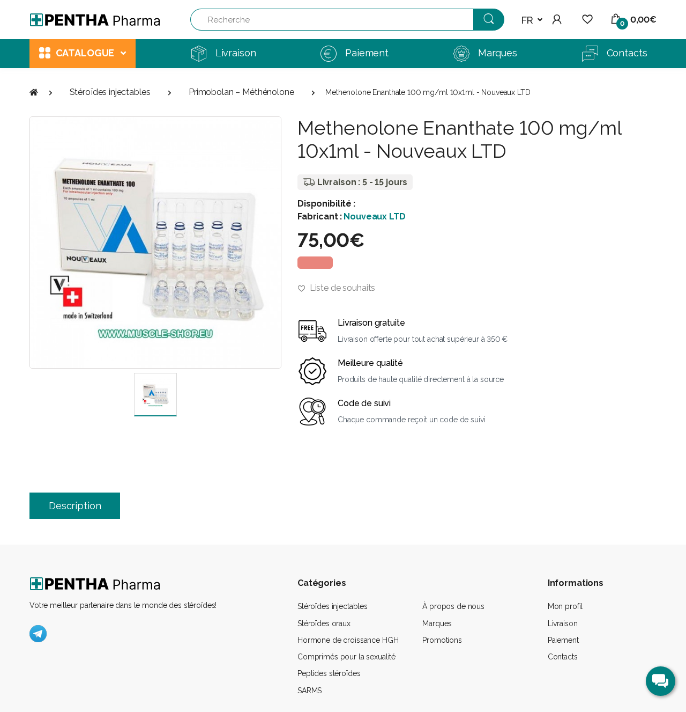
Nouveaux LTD (374, 216)
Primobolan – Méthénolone (241, 92)
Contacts (563, 656)
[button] (532, 20)
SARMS (309, 690)
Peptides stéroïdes (328, 673)
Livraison (563, 623)
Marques (437, 623)
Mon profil (565, 606)
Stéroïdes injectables (110, 92)
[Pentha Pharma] (95, 20)
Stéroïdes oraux (324, 623)
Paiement (563, 640)
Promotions (442, 640)
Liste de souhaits (341, 288)
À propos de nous (453, 606)
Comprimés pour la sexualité (346, 656)
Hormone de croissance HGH (347, 640)
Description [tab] (75, 505)
